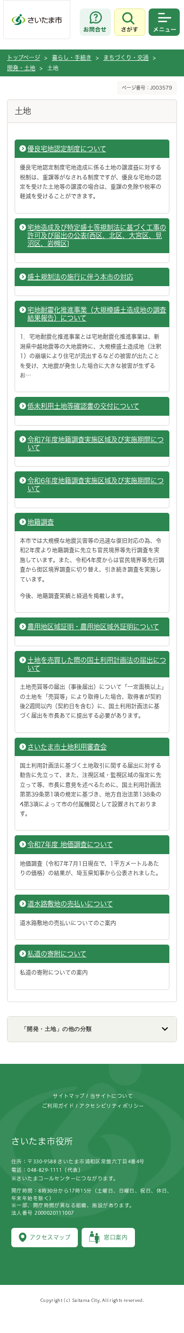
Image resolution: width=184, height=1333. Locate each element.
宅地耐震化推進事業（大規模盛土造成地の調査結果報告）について (96, 313)
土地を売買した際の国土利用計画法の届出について (96, 664)
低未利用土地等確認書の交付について (83, 406)
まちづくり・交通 (126, 57)
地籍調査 (40, 522)
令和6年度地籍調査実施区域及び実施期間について (95, 484)
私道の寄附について (56, 953)
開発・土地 (21, 68)
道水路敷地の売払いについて (70, 903)
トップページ (23, 57)
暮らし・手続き (72, 57)
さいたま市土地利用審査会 (67, 746)
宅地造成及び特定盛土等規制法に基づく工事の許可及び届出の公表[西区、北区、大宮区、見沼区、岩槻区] (96, 235)
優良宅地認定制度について (66, 148)
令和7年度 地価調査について (70, 844)
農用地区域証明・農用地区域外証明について (93, 626)
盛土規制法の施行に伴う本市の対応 (80, 276)
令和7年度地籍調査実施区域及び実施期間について (95, 443)
